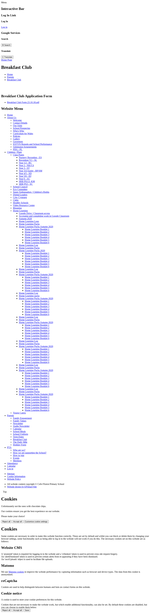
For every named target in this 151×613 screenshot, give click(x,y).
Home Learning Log (28, 245)
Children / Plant (14, 152)
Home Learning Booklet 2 (37, 232)
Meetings (17, 460)
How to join (18, 455)
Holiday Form (19, 444)
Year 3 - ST (24, 168)
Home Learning (20, 210)
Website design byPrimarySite (22, 486)
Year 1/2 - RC (25, 163)
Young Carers (19, 413)
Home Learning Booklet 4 (37, 237)
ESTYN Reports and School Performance (32, 144)
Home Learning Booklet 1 (37, 229)
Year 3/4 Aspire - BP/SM (30, 171)
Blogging (17, 208)
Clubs (15, 200)
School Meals (19, 431)
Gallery (16, 139)
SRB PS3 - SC (26, 184)
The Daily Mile (20, 442)
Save (27, 610)
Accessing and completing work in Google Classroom (44, 216)
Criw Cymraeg (20, 197)
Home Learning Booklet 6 (37, 242)
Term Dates (18, 437)
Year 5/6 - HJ (25, 176)
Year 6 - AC (24, 178)
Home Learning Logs (29, 221)
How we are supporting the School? (29, 452)
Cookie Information (16, 476)
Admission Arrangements (25, 147)
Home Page (6, 60)
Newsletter (18, 423)
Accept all (17, 521)
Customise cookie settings (36, 521)
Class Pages (18, 155)
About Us (11, 117)
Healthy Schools (20, 202)
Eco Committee (20, 189)
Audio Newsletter (21, 426)
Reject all (6, 521)
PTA (9, 447)
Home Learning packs (29, 296)
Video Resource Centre (24, 205)
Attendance (12, 463)
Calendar (17, 429)
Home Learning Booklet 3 (37, 234)
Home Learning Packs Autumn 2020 (36, 226)
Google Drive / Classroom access (34, 213)
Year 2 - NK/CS (26, 165)
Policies (16, 136)
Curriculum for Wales (23, 133)
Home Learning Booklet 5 (37, 240)
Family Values (19, 421)
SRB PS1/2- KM (27, 181)
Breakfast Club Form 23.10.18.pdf (23, 102)
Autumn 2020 (25, 218)
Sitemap (11, 473)
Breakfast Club (14, 79)
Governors (18, 141)
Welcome (17, 120)
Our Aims (17, 125)
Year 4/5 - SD (25, 173)
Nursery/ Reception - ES (30, 157)
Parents (10, 77)
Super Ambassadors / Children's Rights (31, 192)
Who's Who (18, 131)
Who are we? (19, 450)
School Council (20, 186)
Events (16, 458)
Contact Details (20, 123)
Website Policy (14, 479)
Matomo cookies (16, 572)
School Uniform (20, 434)
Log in (4, 27)
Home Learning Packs (29, 224)
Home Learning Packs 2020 (32, 250)
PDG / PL (17, 149)
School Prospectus (21, 128)
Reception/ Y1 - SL (28, 160)
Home (10, 74)
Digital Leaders (20, 194)
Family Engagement (22, 418)
